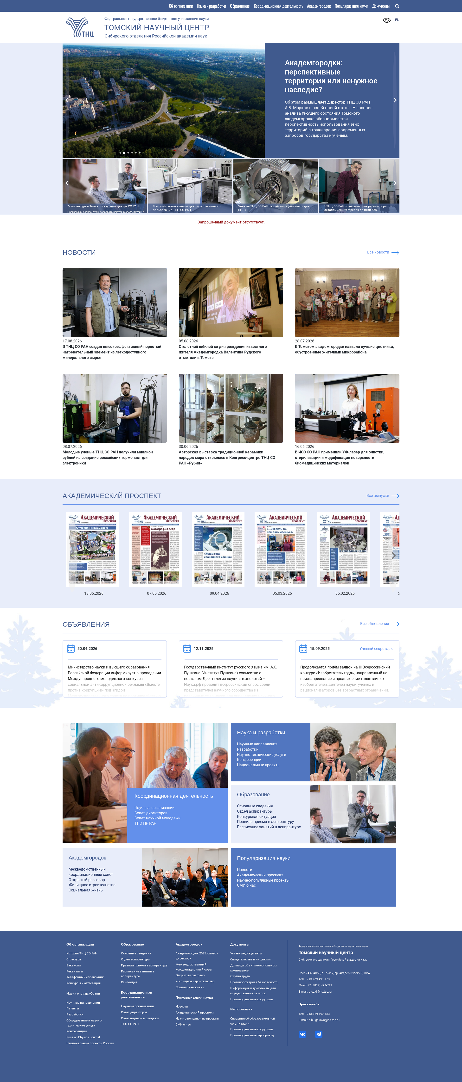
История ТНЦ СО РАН (81, 953)
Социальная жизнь (86, 890)
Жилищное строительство (92, 885)
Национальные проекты (258, 765)
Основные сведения (255, 806)
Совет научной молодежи (157, 818)
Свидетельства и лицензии (250, 959)
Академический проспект (112, 496)
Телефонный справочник (85, 977)
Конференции (249, 759)
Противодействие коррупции (251, 999)
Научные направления (257, 744)
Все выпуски (377, 495)
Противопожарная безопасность (254, 982)
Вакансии (73, 965)
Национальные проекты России (90, 1043)
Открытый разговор (87, 880)
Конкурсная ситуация (256, 816)
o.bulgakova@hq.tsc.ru (324, 1020)
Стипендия (129, 982)
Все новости (378, 252)
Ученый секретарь (376, 648)
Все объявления (374, 623)
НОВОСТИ (79, 252)
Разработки (247, 749)
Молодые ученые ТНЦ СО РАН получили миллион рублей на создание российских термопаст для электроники (108, 457)
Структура (73, 959)
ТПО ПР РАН (145, 823)
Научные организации (154, 807)
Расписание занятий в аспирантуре (269, 827)
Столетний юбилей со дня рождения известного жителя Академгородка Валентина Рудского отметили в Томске (223, 352)
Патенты (72, 1008)
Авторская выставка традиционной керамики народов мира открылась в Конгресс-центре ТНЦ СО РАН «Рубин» (227, 457)
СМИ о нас (246, 885)
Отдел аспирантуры (255, 811)
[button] (67, 100)
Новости (244, 869)
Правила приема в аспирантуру (265, 821)
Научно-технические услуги (261, 754)
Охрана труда (240, 976)
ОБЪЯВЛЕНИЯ (86, 624)
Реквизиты (74, 971)
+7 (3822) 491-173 (317, 979)
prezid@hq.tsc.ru (320, 991)
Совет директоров (151, 813)
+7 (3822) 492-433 (317, 1014)
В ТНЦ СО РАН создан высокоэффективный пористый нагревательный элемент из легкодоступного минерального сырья (112, 352)
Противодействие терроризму (252, 1035)
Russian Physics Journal (83, 1037)
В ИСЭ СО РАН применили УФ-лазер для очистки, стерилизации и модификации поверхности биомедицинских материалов (339, 457)
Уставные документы (246, 953)
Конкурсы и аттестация (83, 983)
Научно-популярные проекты (263, 880)
